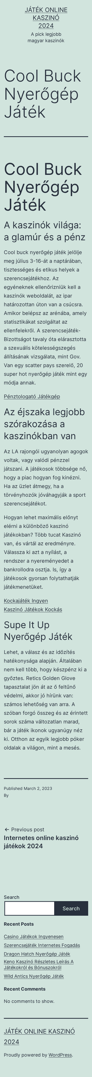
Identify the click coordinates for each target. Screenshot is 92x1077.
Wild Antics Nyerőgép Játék (34, 976)
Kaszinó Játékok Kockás (33, 609)
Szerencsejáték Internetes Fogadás (42, 945)
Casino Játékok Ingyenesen (34, 936)
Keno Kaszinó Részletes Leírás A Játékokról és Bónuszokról (39, 964)
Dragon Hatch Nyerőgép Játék (37, 954)
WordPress (60, 1055)
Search (11, 897)
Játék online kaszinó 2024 (46, 17)
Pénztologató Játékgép (32, 396)
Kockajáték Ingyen (26, 601)
